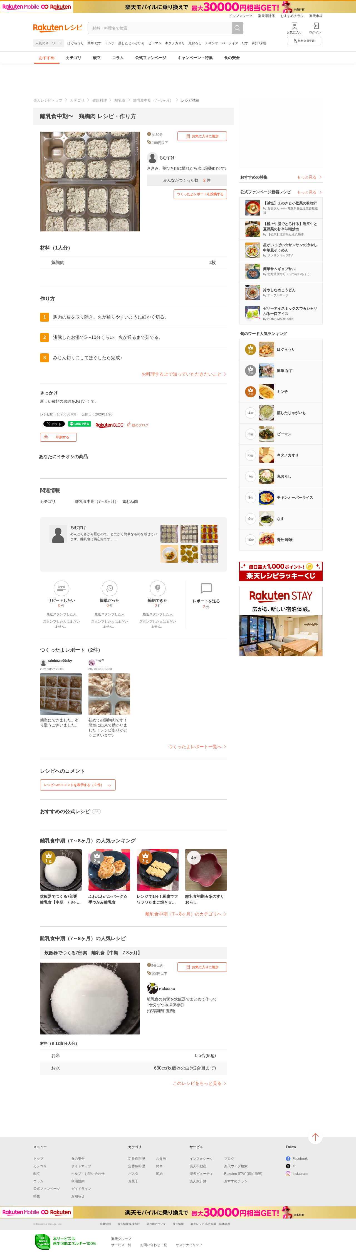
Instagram (300, 1174)
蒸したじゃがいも (131, 43)
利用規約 (78, 1181)
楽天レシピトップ (47, 100)
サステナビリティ (189, 1245)
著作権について (156, 1223)
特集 (36, 1196)
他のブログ (140, 425)
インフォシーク (241, 16)
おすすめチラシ (292, 16)
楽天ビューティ (201, 1174)
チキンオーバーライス (221, 43)
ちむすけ (78, 527)
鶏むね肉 (130, 501)
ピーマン (155, 43)
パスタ (133, 1174)
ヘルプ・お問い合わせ (88, 1174)
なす (245, 43)
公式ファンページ (150, 57)
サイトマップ (81, 1166)
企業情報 (105, 1223)
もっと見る (307, 177)
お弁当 (161, 1159)
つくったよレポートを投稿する (200, 194)
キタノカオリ (175, 43)
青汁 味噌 (259, 43)
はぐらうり (75, 43)
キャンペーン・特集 (195, 57)
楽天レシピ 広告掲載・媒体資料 (210, 1223)
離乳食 (120, 100)
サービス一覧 (121, 1245)
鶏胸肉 (58, 262)
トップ (38, 1159)
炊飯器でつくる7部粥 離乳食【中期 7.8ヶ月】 (93, 952)
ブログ (229, 1159)
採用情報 (178, 1223)
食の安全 (232, 57)
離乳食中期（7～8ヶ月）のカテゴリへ (183, 914)
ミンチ (110, 43)
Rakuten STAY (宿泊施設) (243, 1174)
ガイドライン (81, 1189)
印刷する (62, 437)
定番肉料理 (136, 1159)
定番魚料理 (136, 1166)
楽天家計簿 (266, 16)
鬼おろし (195, 43)
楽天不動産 (198, 1166)
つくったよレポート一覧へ (195, 746)
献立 (97, 57)
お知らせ (78, 1196)
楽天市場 (316, 16)
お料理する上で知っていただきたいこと (182, 374)
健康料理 (99, 100)
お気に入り (294, 32)
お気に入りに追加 (205, 136)
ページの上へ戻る (315, 1137)
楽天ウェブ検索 (236, 1166)
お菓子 (133, 1181)
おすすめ (47, 57)
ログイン (315, 32)
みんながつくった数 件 (187, 180)
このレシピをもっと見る (197, 1083)
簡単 (159, 1166)
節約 (159, 1174)
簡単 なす (94, 43)
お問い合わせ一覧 (153, 1245)
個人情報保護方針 (129, 1223)
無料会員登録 (306, 40)
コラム (118, 57)
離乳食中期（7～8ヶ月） (153, 100)
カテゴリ (73, 57)
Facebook (300, 1159)
